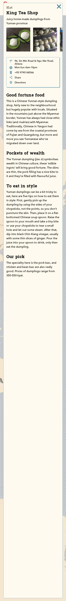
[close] (58, 6)
